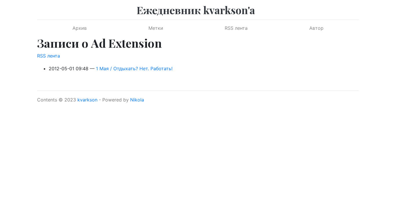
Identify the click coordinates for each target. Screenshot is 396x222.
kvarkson (87, 100)
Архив (79, 28)
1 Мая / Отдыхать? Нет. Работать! (134, 68)
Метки (155, 28)
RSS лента (236, 28)
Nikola (137, 100)
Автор (316, 28)
